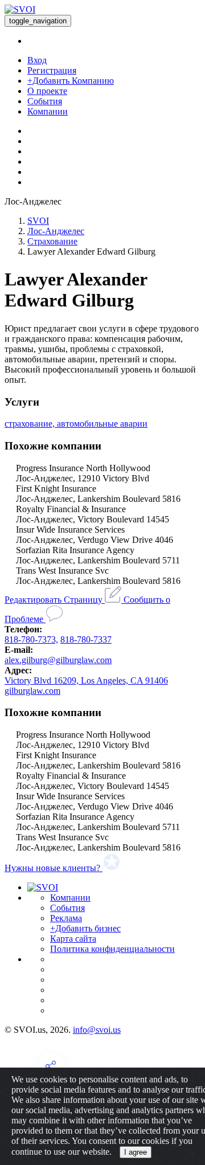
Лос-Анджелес (55, 231)
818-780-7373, (31, 639)
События (44, 101)
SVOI (38, 221)
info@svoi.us (97, 1030)
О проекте (47, 91)
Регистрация (51, 70)
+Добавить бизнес (85, 928)
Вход (37, 60)
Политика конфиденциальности (112, 949)
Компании (47, 111)
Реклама (66, 918)
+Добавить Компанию (70, 80)
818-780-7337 (86, 639)
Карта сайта (73, 938)
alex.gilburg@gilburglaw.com (58, 660)
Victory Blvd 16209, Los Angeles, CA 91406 (86, 680)
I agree (135, 1152)
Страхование (52, 241)
